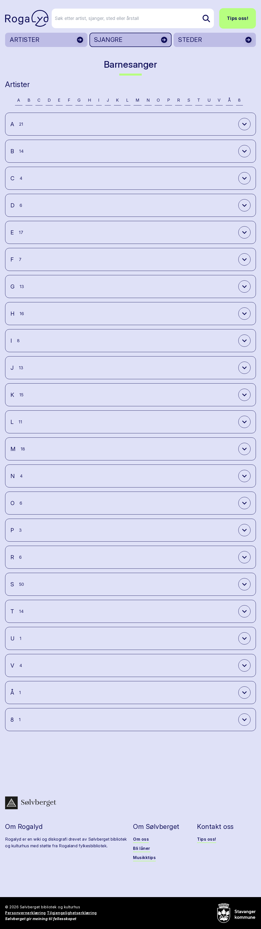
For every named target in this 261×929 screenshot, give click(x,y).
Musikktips (144, 857)
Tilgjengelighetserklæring (72, 913)
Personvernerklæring (25, 913)
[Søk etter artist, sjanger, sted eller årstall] (206, 18)
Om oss (141, 839)
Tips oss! (238, 18)
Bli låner (141, 848)
